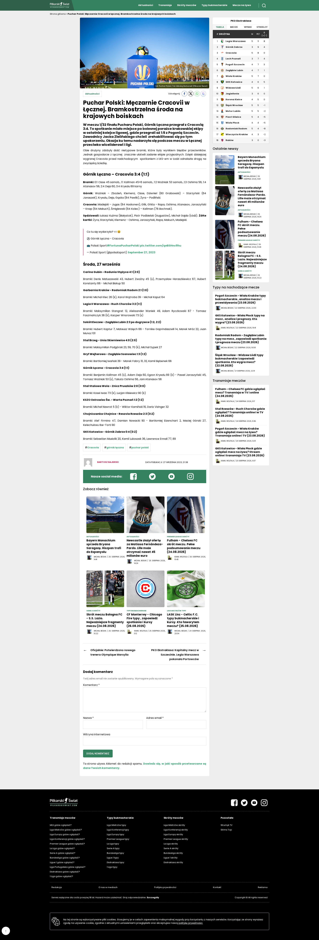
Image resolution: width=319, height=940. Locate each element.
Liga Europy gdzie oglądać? (65, 834)
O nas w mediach (108, 887)
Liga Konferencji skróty (176, 829)
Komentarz (91, 685)
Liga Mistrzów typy (116, 825)
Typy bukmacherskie (214, 5)
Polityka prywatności (165, 887)
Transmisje (165, 5)
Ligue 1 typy (113, 857)
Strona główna (58, 13)
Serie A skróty (171, 848)
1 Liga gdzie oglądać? (61, 876)
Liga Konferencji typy (118, 829)
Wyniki (248, 27)
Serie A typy (113, 848)
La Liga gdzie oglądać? (62, 848)
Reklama (262, 887)
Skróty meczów (186, 5)
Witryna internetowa (96, 734)
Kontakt (217, 887)
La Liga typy (113, 843)
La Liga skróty (171, 843)
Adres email (155, 717)
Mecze (234, 27)
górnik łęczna (115, 447)
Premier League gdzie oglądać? (67, 843)
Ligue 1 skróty (170, 857)
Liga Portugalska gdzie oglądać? (67, 867)
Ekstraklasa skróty (173, 862)
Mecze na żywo (242, 5)
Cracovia (93, 447)
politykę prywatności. (191, 923)
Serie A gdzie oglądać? (62, 853)
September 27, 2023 (141, 252)
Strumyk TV (226, 825)
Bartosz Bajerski (108, 462)
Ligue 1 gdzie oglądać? (62, 862)
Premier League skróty (176, 839)
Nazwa (88, 717)
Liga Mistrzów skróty (174, 825)
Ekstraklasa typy (115, 862)
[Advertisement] (63, 67)
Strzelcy (262, 27)
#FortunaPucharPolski (123, 245)
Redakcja (57, 887)
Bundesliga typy (115, 853)
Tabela (220, 27)
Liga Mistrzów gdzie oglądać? (66, 829)
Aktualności (145, 5)
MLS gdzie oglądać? (61, 825)
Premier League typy (118, 839)
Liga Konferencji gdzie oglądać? (67, 839)
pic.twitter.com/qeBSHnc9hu (160, 245)
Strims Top (226, 829)
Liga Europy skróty (173, 834)
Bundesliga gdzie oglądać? (65, 857)
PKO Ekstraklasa (241, 20)
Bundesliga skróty (173, 853)
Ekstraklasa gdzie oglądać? (65, 871)
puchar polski (140, 447)
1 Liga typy (112, 867)
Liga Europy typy (115, 834)
